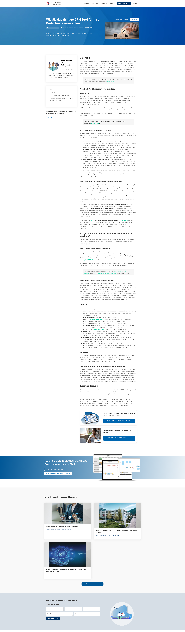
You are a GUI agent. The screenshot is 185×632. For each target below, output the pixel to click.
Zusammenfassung (55, 103)
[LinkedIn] (51, 117)
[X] (49, 117)
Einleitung (52, 92)
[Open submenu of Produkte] (89, 3)
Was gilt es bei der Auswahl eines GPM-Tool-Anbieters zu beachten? (61, 99)
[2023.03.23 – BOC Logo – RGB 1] (54, 1)
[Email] (54, 117)
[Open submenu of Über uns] (113, 3)
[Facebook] (46, 117)
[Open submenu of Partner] (106, 3)
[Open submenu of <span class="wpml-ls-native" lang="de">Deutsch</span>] (138, 3)
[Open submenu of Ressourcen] (98, 3)
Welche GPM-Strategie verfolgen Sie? (59, 95)
